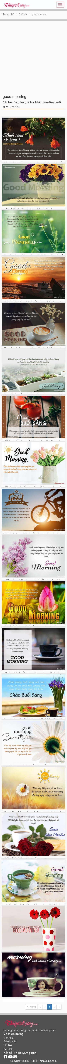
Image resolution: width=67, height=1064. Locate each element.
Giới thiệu (9, 1038)
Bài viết (8, 1049)
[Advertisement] (33, 54)
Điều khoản (10, 1041)
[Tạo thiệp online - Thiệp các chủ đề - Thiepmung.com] (16, 4)
